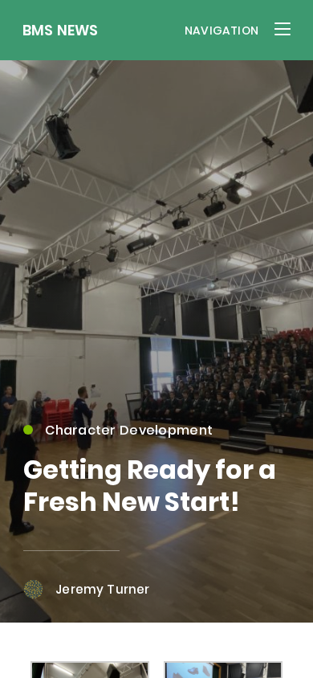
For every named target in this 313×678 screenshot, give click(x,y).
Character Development (129, 430)
